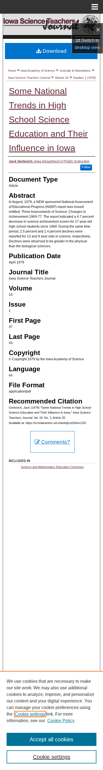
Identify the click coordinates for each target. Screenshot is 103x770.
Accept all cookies (51, 739)
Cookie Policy (60, 720)
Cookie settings (30, 714)
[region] (51, 720)
